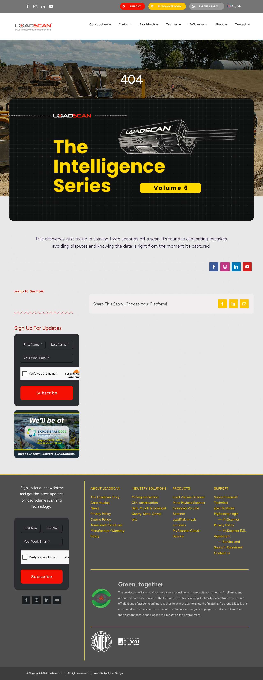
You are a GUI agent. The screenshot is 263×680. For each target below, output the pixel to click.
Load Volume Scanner (189, 497)
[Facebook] (222, 303)
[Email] (244, 303)
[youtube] (51, 6)
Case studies (100, 503)
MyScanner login (226, 514)
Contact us (222, 553)
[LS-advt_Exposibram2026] (47, 412)
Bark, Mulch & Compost (149, 508)
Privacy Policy (101, 514)
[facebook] (27, 6)
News (95, 508)
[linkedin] (43, 6)
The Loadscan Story (105, 497)
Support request (226, 497)
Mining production (145, 497)
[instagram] (35, 6)
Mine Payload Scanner (189, 503)
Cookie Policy (101, 519)
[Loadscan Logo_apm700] (33, 23)
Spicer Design (115, 673)
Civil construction (145, 503)
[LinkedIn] (233, 303)
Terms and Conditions (106, 525)
